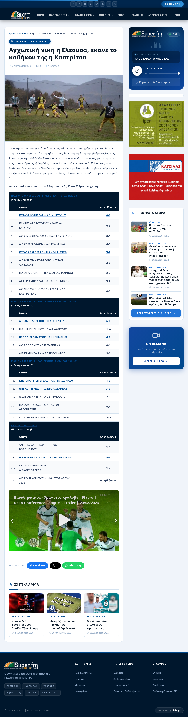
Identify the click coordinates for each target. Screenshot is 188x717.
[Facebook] (73, 4)
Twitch (31, 692)
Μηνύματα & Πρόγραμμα (154, 82)
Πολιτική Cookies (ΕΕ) (165, 691)
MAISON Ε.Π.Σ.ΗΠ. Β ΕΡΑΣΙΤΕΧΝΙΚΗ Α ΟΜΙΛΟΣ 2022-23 (44, 301)
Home (40, 15)
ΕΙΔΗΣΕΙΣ (138, 15)
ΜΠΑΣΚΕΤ (105, 15)
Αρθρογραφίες (122, 679)
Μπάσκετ (80, 685)
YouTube (49, 686)
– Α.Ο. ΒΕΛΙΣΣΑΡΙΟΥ (46, 380)
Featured (23, 33)
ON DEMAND (172, 4)
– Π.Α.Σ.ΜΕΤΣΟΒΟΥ (43, 252)
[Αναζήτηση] (108, 4)
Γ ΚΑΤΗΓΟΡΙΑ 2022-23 (24, 425)
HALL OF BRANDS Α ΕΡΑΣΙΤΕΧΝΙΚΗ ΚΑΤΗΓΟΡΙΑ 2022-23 (44, 195)
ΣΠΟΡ (121, 15)
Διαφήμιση (159, 685)
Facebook (39, 565)
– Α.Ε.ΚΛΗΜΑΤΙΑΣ (43, 337)
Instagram (31, 686)
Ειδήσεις (79, 679)
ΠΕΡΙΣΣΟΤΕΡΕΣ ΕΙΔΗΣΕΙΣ (154, 313)
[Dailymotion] (102, 4)
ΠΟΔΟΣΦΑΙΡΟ (83, 15)
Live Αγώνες (81, 691)
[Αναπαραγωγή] (137, 71)
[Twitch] (96, 4)
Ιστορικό (158, 679)
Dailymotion (50, 692)
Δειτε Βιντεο (154, 361)
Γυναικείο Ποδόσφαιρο (126, 691)
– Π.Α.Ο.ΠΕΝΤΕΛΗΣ (43, 321)
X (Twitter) (14, 692)
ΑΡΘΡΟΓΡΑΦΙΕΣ (157, 15)
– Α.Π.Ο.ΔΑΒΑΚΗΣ (45, 457)
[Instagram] (79, 4)
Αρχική (12, 33)
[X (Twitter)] (90, 4)
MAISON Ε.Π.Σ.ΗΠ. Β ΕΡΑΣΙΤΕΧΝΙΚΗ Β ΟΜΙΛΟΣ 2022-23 (44, 361)
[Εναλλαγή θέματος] (115, 4)
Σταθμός (158, 672)
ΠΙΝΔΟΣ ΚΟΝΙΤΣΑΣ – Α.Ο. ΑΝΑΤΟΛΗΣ (42, 215)
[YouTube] (84, 4)
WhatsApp (75, 565)
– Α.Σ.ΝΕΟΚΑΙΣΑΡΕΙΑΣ (43, 388)
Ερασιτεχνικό (121, 685)
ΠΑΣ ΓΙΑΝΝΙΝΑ (58, 15)
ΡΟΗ (177, 15)
